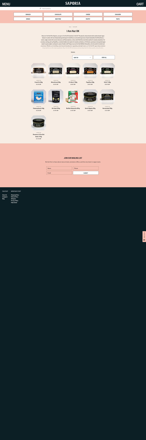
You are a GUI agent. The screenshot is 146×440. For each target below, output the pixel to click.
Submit (86, 173)
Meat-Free (58, 19)
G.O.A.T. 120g (107, 82)
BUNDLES (28, 14)
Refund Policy (14, 196)
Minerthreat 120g (56, 82)
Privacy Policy (14, 200)
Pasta (118, 19)
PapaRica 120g (90, 82)
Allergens (13, 198)
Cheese (88, 14)
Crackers (118, 14)
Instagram (4, 196)
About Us (4, 194)
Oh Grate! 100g (56, 108)
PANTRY (88, 19)
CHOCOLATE (58, 14)
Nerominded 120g (107, 108)
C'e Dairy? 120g (73, 82)
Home (70, 26)
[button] (6, 3)
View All (104, 57)
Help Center (14, 202)
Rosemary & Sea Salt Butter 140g (38, 135)
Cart (140, 3)
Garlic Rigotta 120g (90, 108)
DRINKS (28, 19)
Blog (3, 198)
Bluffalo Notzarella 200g (73, 108)
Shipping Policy (15, 194)
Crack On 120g (39, 82)
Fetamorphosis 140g (38, 108)
